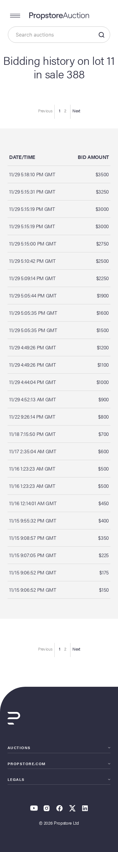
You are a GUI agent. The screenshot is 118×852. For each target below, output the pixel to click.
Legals (16, 779)
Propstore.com (27, 763)
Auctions (19, 747)
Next (76, 111)
